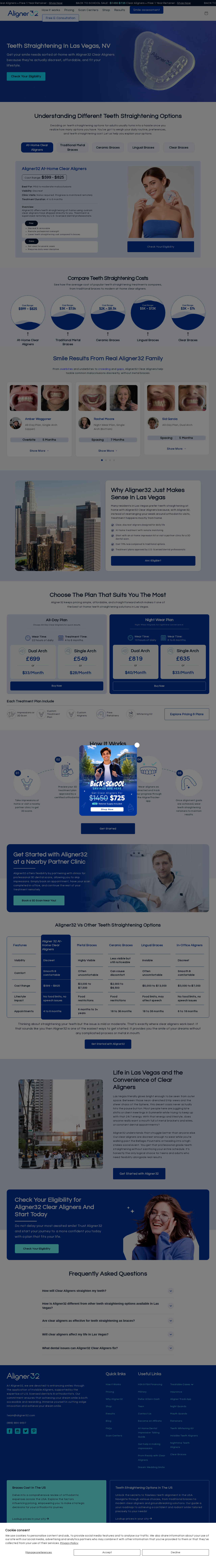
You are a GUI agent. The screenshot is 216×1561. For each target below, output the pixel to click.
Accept (107, 1552)
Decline (175, 1552)
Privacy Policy (69, 1543)
